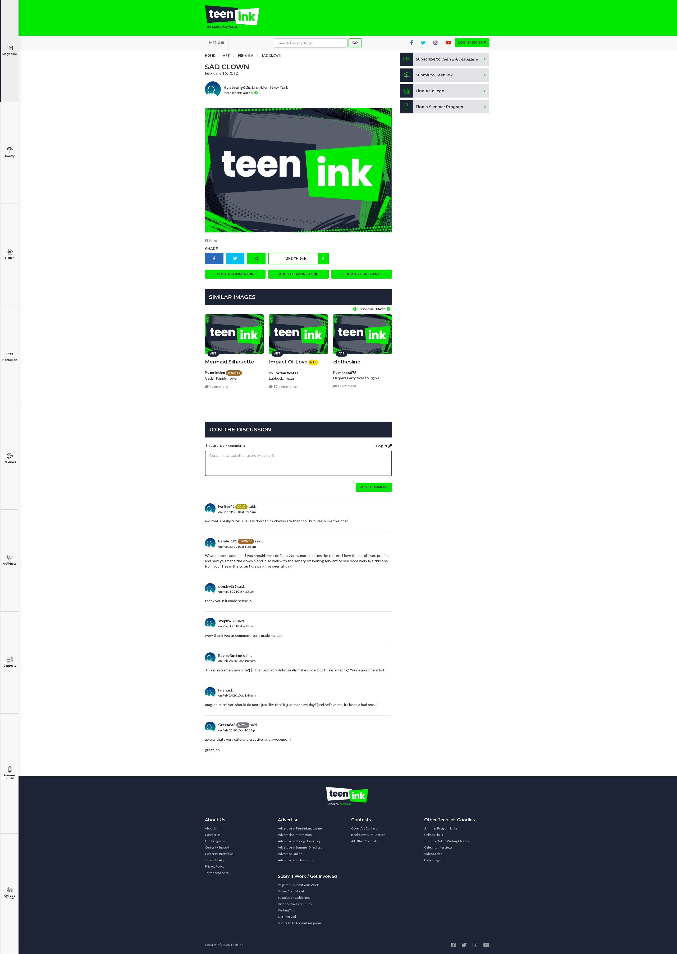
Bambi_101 (227, 541)
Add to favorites (296, 274)
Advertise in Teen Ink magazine (300, 828)
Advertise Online (290, 854)
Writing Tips (286, 910)
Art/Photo (10, 563)
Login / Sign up (472, 42)
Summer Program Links (441, 828)
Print (212, 241)
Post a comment (233, 274)
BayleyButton (230, 655)
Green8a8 (226, 724)
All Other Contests (364, 841)
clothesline (346, 362)
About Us (211, 828)
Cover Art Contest (364, 828)
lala (221, 690)
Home (210, 55)
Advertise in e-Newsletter (296, 860)
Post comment (373, 487)
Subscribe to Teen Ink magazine (300, 923)
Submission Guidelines (294, 898)
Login (382, 446)
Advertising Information (295, 835)
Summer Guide (9, 777)
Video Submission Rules (295, 904)
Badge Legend (434, 860)
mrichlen (217, 372)
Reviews (10, 462)
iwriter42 (226, 506)
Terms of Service (217, 873)
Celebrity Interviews (219, 854)
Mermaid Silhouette (229, 362)
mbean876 (347, 372)
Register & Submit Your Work (298, 885)
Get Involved (287, 917)
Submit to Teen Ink (434, 75)
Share (211, 248)
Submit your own (360, 274)
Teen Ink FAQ (214, 860)
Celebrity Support (217, 847)
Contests (9, 665)
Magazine (9, 54)
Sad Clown (271, 55)
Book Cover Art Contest (368, 835)
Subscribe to (447, 59)
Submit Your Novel (291, 891)
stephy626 (239, 87)
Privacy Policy (214, 866)
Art (226, 55)
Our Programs (215, 841)
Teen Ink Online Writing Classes (446, 841)
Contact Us (213, 835)
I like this (303, 258)
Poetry (10, 156)
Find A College (430, 91)
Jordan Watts (286, 373)
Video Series (433, 854)
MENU (215, 42)
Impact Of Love (288, 362)
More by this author (238, 93)
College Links (433, 835)
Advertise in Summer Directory (300, 847)
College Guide (9, 897)
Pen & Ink (245, 55)
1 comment (218, 387)
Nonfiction (9, 360)
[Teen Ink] (237, 17)
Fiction (10, 258)
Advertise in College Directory (299, 841)
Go (355, 43)
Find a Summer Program (439, 106)
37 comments (285, 387)
